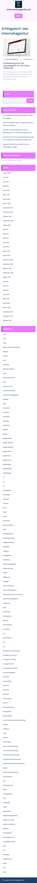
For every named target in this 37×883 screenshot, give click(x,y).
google (5, 434)
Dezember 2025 (8, 208)
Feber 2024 (6, 303)
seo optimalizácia (8, 707)
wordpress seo (7, 859)
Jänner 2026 (6, 203)
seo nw (5, 703)
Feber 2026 (6, 199)
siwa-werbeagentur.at (18, 9)
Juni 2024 (6, 286)
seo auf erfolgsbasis (9, 672)
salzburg (5, 620)
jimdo (5, 512)
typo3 (5, 789)
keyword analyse (8, 525)
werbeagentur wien (9, 841)
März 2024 (6, 299)
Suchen (7, 94)
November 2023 (8, 316)
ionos (4, 507)
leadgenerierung (8, 542)
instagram (6, 499)
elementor (6, 408)
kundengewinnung (9, 538)
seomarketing (7, 716)
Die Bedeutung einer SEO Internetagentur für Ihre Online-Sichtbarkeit (16, 66)
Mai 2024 (5, 290)
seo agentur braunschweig (11, 651)
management (7, 555)
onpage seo (6, 603)
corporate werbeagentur (11, 395)
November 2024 (8, 264)
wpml (5, 863)
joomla (5, 516)
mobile (5, 572)
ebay (4, 403)
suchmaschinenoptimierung (12, 759)
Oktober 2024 (7, 268)
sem (4, 642)
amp (4, 360)
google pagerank (8, 447)
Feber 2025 (6, 251)
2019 (4, 338)
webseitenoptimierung (10, 815)
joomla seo (6, 520)
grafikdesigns (7, 473)
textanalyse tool (8, 785)
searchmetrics (7, 638)
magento (6, 551)
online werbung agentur (10, 599)
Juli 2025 (5, 229)
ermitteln (6, 412)
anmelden (6, 364)
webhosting (6, 811)
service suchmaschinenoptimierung (14, 720)
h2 (3, 481)
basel (4, 373)
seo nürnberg (7, 698)
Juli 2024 (5, 281)
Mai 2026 (6, 186)
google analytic (8, 438)
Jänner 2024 (6, 307)
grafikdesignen (7, 468)
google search (7, 451)
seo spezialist (7, 711)
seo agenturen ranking (10, 668)
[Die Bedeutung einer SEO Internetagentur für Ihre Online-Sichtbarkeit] (16, 47)
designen (6, 399)
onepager (6, 581)
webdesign (6, 802)
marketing (6, 560)
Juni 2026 (6, 182)
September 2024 (8, 273)
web (4, 798)
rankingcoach (7, 616)
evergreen (6, 416)
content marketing (9, 390)
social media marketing (10, 750)
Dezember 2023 (8, 312)
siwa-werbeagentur (12, 59)
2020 (4, 343)
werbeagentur (7, 833)
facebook (6, 421)
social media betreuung (10, 746)
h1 (3, 477)
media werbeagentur (9, 564)
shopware (6, 729)
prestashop (6, 612)
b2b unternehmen (8, 369)
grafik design (7, 464)
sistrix (5, 733)
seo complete (7, 681)
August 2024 (7, 277)
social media (7, 742)
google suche (7, 460)
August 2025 (7, 225)
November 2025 (8, 212)
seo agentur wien (8, 664)
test (4, 781)
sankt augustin (7, 625)
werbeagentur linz (9, 837)
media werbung (8, 568)
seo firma (6, 685)
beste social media (9, 377)
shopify (5, 724)
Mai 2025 (6, 238)
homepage (6, 494)
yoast (4, 872)
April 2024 (6, 294)
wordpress (6, 854)
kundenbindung (8, 534)
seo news (6, 694)
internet (5, 503)
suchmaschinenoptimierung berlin (14, 763)
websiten (6, 828)
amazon (5, 356)
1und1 (5, 334)
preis (4, 607)
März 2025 (6, 247)
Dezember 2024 (8, 260)
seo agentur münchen (10, 655)
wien (4, 846)
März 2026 (6, 194)
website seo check (8, 820)
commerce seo (7, 386)
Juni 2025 (6, 234)
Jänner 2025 (6, 255)
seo (4, 646)
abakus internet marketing (11, 347)
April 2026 (6, 190)
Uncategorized (7, 794)
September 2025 (8, 221)
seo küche (6, 690)
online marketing (8, 586)
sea (4, 633)
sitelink (5, 737)
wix (4, 850)
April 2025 (6, 242)
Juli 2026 (5, 177)
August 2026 (7, 173)
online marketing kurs (10, 590)
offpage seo (6, 577)
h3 (3, 486)
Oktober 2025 (7, 216)
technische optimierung (10, 772)
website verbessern (9, 824)
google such (6, 455)
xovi (4, 867)
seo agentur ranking (9, 659)
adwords (5, 351)
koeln (4, 529)
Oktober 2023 (7, 320)
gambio (5, 429)
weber (5, 807)
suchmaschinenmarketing (11, 755)
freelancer (6, 425)
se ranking (6, 629)
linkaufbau (6, 546)
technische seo (7, 776)
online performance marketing (12, 594)
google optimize (8, 442)
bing (4, 382)
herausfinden (7, 490)
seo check (6, 677)
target (5, 768)
